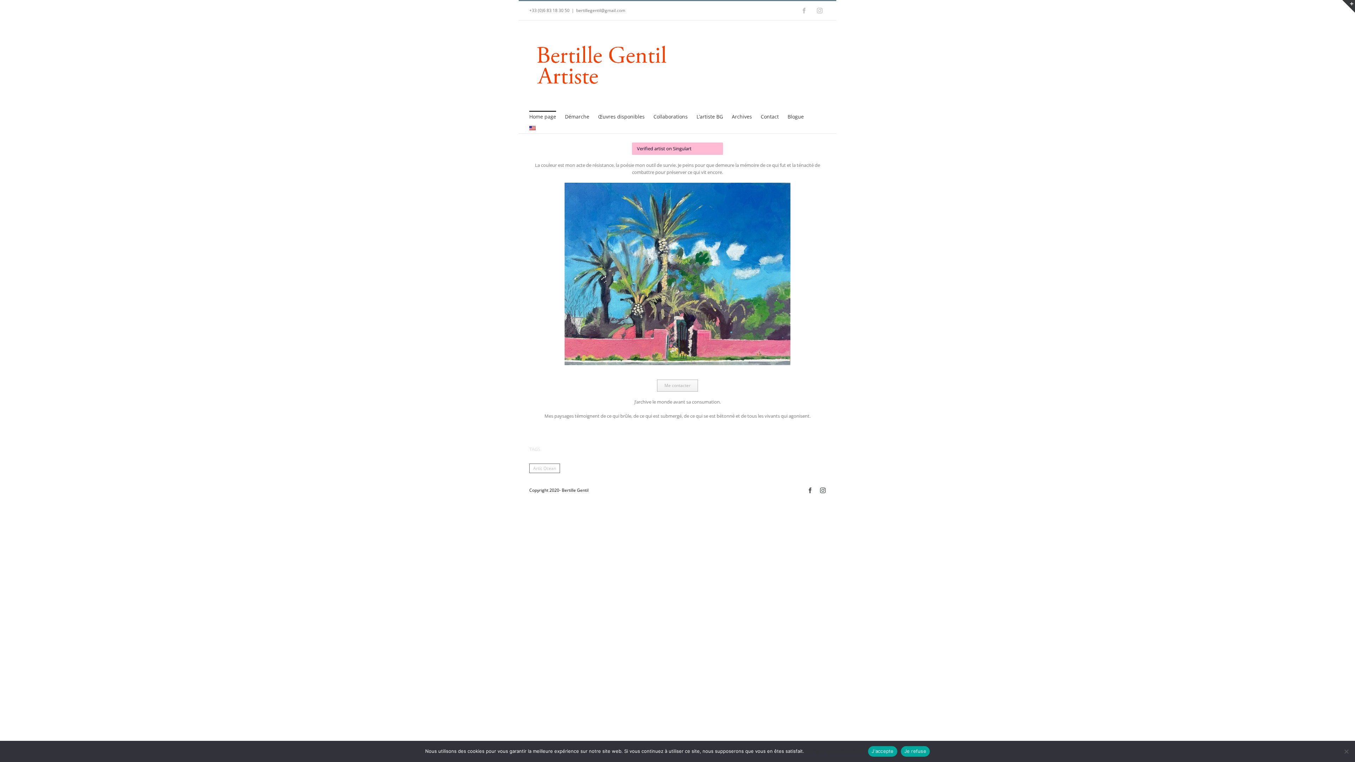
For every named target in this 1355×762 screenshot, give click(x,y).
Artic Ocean (544, 468)
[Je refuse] (1346, 751)
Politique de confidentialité (835, 751)
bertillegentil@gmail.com (600, 10)
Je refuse (915, 751)
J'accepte (882, 751)
